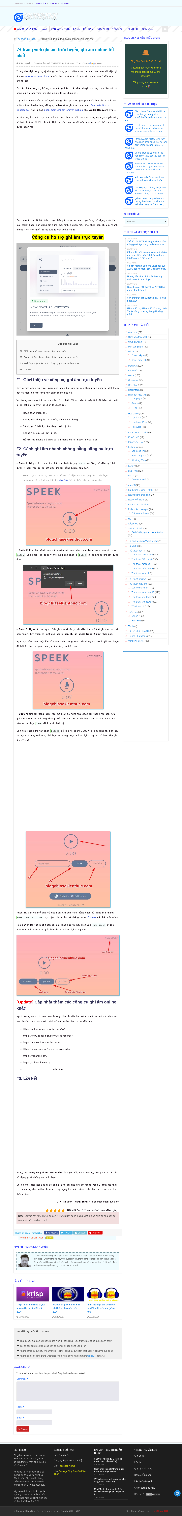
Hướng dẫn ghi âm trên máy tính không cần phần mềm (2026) (66, 1308)
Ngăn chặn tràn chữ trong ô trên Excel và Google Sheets (109, 1470)
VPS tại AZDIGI (161, 1511)
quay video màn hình (37, 76)
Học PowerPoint (140, 422)
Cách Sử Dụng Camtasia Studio (147, 532)
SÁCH (45, 28)
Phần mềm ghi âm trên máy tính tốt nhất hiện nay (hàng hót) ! (101, 1308)
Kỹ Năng (132, 447)
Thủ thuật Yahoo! (140, 573)
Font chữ (132, 370)
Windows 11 (138, 606)
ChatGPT (65, 3)
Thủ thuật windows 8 (142, 601)
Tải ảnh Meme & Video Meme (143, 541)
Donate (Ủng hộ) (142, 1475)
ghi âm (49, 1238)
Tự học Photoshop (137, 636)
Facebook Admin (67, 1466)
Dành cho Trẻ (138, 451)
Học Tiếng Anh (139, 455)
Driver (131, 351)
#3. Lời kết (25, 369)
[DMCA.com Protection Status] (153, 1494)
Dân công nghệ (135, 346)
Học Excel (136, 417)
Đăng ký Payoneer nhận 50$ (68, 1460)
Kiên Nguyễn (25, 63)
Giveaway (133, 380)
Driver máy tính (139, 360)
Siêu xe (135, 403)
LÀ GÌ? (76, 28)
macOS (132, 485)
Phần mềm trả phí (140, 513)
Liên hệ (137, 1462)
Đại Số (135, 616)
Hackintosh (134, 390)
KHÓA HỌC (133, 437)
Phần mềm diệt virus (138, 504)
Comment (22, 1379)
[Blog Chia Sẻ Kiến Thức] (36, 17)
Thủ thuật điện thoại (142, 559)
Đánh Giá (133, 365)
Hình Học (136, 620)
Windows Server (136, 640)
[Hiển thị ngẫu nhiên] (165, 29)
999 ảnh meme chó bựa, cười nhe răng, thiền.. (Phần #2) (110, 1480)
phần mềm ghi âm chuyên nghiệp (63, 109)
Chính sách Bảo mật (144, 1487)
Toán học (133, 612)
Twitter (92, 917)
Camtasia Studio (99, 105)
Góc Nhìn (132, 385)
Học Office (133, 413)
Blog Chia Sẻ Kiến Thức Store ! (146, 61)
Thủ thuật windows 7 (142, 597)
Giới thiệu (139, 1455)
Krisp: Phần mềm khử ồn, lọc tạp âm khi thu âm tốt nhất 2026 (30, 1308)
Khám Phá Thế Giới (138, 432)
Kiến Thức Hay (135, 442)
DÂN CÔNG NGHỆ (60, 28)
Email (20, 1417)
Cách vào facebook (137, 337)
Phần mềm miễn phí (138, 509)
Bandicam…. (23, 109)
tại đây (90, 1355)
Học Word (136, 427)
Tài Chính (133, 546)
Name (20, 1407)
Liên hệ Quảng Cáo (143, 1481)
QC (129, 519)
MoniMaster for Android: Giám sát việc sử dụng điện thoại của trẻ (109, 1492)
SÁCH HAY (133, 523)
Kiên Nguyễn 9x (62, 1455)
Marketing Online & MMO (140, 490)
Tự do (134, 408)
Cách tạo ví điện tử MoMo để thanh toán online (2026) (108, 1460)
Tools (131, 626)
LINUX (131, 475)
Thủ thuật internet (25, 38)
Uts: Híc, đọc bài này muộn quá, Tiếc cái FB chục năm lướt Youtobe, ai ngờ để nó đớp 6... (150, 190)
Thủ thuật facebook (141, 564)
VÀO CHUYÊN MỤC (27, 28)
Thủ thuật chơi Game (142, 554)
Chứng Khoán (135, 342)
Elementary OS (139, 479)
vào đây (63, 480)
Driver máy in (138, 355)
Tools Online (40, 3)
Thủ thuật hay (135, 550)
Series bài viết (135, 528)
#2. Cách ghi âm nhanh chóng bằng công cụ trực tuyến (48, 357)
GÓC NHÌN (103, 28)
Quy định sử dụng (143, 1468)
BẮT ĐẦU (88, 28)
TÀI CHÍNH (132, 28)
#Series (53, 3)
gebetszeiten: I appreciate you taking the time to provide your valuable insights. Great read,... (150, 201)
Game (131, 375)
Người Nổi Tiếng (136, 499)
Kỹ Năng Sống (139, 460)
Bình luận (69, 63)
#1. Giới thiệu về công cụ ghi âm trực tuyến (42, 351)
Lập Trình (133, 470)
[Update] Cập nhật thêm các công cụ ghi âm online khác (49, 363)
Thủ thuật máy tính (137, 583)
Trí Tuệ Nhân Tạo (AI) (139, 631)
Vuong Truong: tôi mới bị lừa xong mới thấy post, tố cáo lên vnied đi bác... (150, 155)
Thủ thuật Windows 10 (143, 592)
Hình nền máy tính (137, 394)
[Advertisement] (67, 152)
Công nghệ (137, 398)
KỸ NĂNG (117, 28)
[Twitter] (127, 1511)
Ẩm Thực (132, 332)
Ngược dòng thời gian (139, 494)
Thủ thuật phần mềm (142, 568)
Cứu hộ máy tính (140, 587)
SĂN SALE (147, 28)
